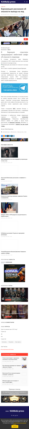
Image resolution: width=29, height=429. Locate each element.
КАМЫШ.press (8, 1)
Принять (15, 426)
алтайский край (6, 131)
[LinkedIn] (10, 136)
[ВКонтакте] (2, 136)
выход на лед (20, 131)
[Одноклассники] (4, 136)
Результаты (11, 342)
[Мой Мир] (6, 136)
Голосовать (4, 342)
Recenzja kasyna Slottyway (7, 349)
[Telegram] (14, 136)
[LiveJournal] (12, 136)
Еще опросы (18, 342)
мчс (25, 131)
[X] (8, 136)
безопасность (13, 131)
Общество (3, 6)
